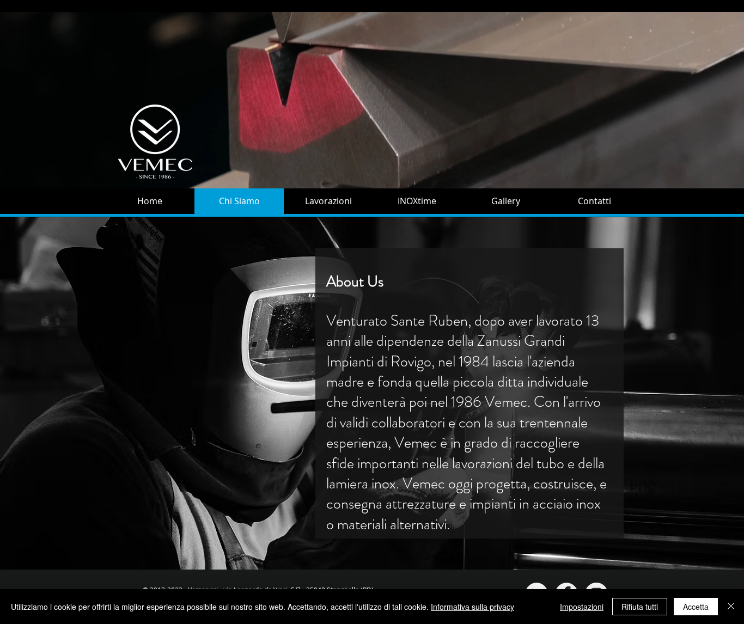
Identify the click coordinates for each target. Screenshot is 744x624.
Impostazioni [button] (581, 606)
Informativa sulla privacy (472, 606)
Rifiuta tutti (639, 606)
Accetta (696, 606)
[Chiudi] (730, 606)
